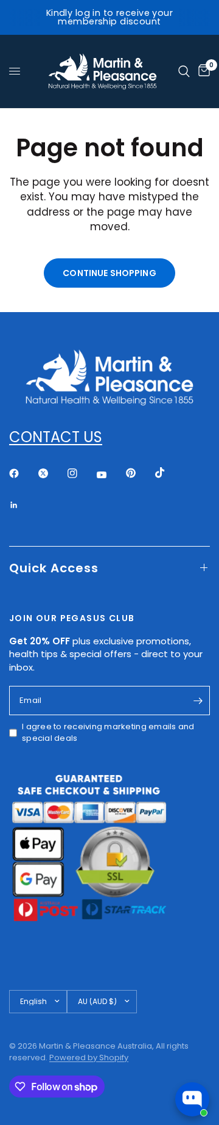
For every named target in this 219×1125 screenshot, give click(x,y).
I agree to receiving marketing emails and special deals (108, 732)
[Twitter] (51, 473)
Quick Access (54, 568)
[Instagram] (81, 473)
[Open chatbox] (192, 1099)
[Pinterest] (139, 473)
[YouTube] (110, 475)
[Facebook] (22, 473)
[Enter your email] (198, 700)
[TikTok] (168, 472)
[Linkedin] (22, 505)
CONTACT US (55, 437)
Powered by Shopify (88, 1057)
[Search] (184, 71)
